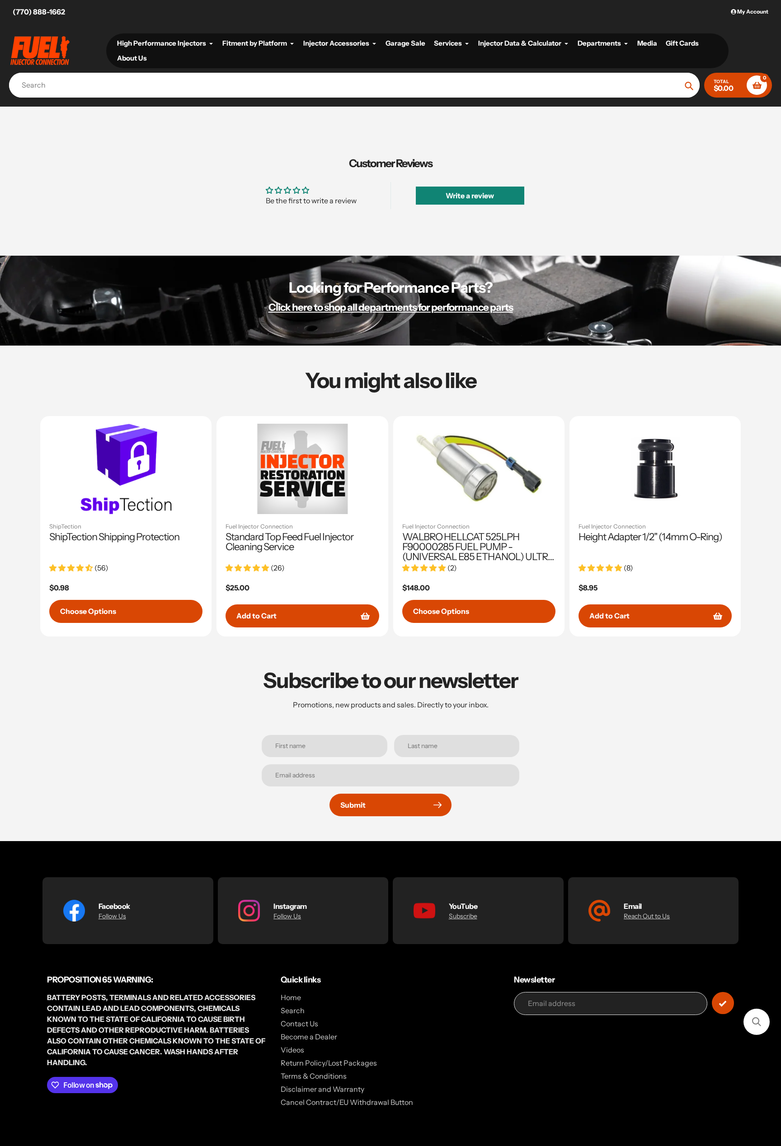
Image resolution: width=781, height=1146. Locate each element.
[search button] (689, 85)
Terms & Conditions (314, 1076)
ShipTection (65, 526)
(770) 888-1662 (39, 11)
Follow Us (112, 916)
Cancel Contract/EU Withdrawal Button (347, 1102)
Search (293, 1010)
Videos (292, 1049)
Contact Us (299, 1023)
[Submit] (723, 1003)
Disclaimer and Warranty (322, 1089)
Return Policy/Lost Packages (329, 1062)
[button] (756, 1022)
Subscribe (463, 916)
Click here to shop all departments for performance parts (390, 307)
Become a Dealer (309, 1036)
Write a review (470, 195)
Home (291, 997)
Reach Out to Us (647, 916)
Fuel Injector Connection (259, 526)
